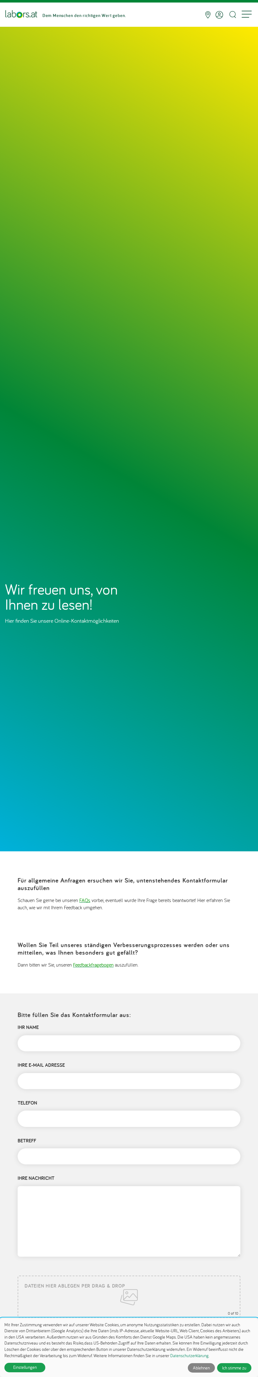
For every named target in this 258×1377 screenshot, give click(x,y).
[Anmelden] (219, 15)
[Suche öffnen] (232, 15)
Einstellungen (25, 1367)
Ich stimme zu (234, 1368)
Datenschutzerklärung (189, 1355)
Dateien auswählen (129, 1296)
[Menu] (247, 15)
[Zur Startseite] (21, 14)
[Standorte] (207, 15)
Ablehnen (201, 1368)
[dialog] (129, 1348)
